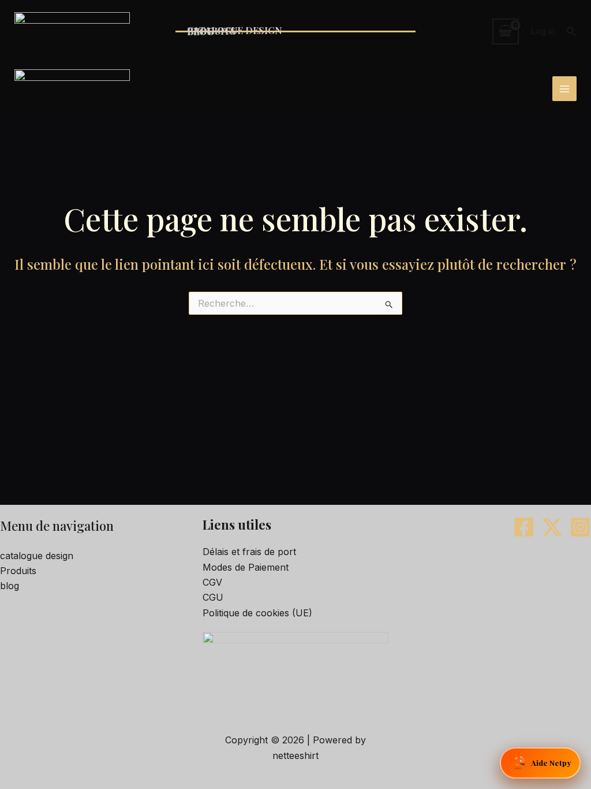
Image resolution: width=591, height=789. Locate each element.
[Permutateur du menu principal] (564, 88)
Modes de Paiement (246, 567)
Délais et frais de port (249, 551)
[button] (571, 31)
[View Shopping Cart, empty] (505, 31)
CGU (213, 597)
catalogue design (36, 555)
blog (9, 585)
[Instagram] (580, 527)
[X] (552, 527)
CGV (212, 582)
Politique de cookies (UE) (257, 613)
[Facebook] (523, 527)
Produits (18, 570)
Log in (542, 30)
